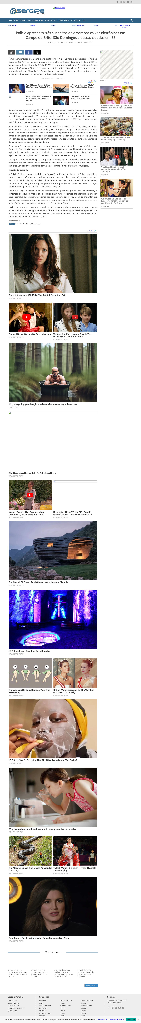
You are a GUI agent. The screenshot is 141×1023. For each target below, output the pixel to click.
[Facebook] (117, 2)
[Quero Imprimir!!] (11, 52)
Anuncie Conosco (14, 1003)
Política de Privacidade (16, 1008)
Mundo (62, 1008)
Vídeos (74, 20)
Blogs (82, 20)
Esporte (42, 1016)
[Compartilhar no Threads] (37, 52)
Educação (42, 1011)
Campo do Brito (20, 224)
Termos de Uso (13, 1006)
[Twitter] (120, 2)
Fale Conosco (12, 1000)
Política (62, 1013)
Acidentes (42, 1000)
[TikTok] (131, 2)
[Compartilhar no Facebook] (29, 52)
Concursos (43, 1008)
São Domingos (35, 224)
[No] (138, 1020)
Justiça (62, 1003)
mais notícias (91, 985)
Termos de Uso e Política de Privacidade (110, 1019)
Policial (39, 20)
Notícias (20, 20)
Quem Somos (13, 1011)
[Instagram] (124, 2)
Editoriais (50, 20)
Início (12, 20)
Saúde (62, 1016)
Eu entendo (131, 1019)
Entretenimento (45, 1013)
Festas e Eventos (66, 1000)
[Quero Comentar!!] (20, 52)
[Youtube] (128, 2)
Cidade (30, 20)
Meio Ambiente (65, 1006)
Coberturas (63, 20)
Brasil (41, 1003)
